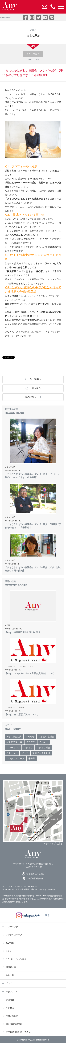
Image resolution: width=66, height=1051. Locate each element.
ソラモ (25, 753)
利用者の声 (11, 967)
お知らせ (29, 736)
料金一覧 (10, 975)
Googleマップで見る (52, 843)
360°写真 (10, 943)
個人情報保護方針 (14, 1024)
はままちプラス (14, 742)
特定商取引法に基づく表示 (18, 1032)
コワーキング (13, 747)
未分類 (31, 758)
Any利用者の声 (13, 736)
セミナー (10, 951)
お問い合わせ (12, 1016)
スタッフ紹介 (43, 747)
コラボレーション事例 (16, 959)
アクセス (10, 1008)
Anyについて (12, 991)
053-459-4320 (35, 867)
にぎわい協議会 (46, 736)
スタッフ (28, 747)
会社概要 (10, 999)
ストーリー (12, 753)
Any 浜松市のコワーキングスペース (33, 854)
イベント (43, 742)
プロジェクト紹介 (41, 753)
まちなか (30, 742)
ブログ (9, 983)
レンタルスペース (15, 758)
